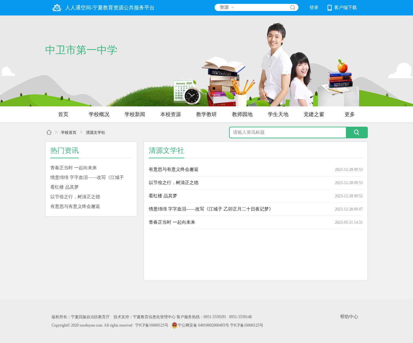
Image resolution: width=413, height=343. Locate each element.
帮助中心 (349, 316)
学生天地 (278, 114)
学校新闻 (135, 114)
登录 (313, 7)
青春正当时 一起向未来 (73, 167)
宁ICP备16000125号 (151, 325)
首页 (63, 114)
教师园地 (242, 114)
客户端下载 (345, 7)
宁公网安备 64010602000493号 (203, 325)
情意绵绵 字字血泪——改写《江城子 (87, 177)
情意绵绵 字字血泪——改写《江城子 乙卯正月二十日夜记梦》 (211, 209)
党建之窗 (314, 114)
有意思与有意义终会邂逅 (75, 206)
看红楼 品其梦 (64, 187)
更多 (350, 114)
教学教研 (206, 114)
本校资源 (170, 114)
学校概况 (99, 114)
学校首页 (68, 132)
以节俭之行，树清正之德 (75, 196)
